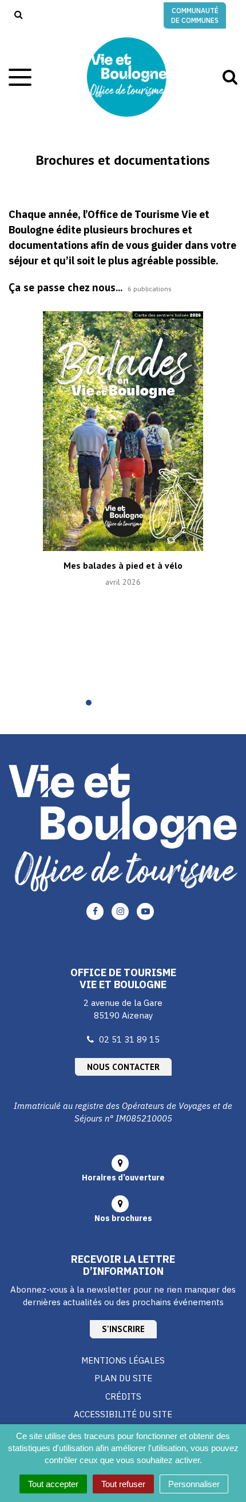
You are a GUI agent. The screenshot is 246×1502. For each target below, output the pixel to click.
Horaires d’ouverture (123, 1177)
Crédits (123, 1396)
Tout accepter (53, 1484)
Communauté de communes (195, 15)
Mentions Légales (123, 1360)
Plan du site (123, 1378)
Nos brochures (123, 1218)
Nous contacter (123, 1066)
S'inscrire (123, 1328)
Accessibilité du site (123, 1414)
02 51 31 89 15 (129, 1039)
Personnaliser (194, 1484)
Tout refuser (123, 1484)
